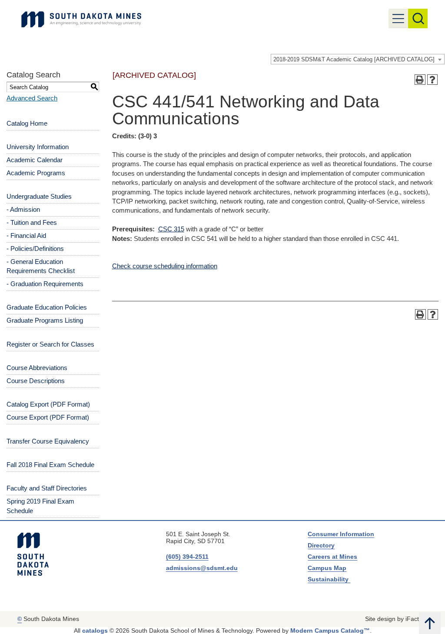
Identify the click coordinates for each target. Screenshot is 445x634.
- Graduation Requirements (45, 283)
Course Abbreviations (37, 367)
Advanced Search (32, 98)
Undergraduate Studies (39, 196)
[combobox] (358, 59)
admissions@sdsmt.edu (202, 567)
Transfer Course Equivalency (48, 441)
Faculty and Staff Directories (47, 488)
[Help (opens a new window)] (432, 79)
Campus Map (327, 567)
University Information (38, 146)
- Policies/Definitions (35, 248)
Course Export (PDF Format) (48, 417)
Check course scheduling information (164, 266)
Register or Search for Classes (50, 344)
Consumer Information (341, 534)
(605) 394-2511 (187, 556)
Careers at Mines (332, 556)
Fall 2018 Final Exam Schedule (50, 464)
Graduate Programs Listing (45, 320)
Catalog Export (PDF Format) (48, 404)
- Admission (23, 209)
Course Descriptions (36, 380)
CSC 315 (171, 229)
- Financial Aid (26, 235)
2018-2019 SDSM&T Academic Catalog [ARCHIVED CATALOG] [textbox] (354, 59)
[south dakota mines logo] (81, 19)
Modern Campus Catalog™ (330, 630)
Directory (321, 545)
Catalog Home (27, 123)
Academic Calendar (35, 160)
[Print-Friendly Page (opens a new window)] (420, 79)
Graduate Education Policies (47, 307)
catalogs (95, 630)
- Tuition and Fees (32, 222)
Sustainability (329, 579)
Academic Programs (36, 173)
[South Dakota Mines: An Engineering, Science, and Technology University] (33, 554)
